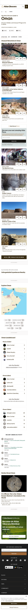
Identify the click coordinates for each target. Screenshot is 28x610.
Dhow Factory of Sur (15, 465)
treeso (6, 446)
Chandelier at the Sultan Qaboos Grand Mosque (13, 448)
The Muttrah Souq (14, 454)
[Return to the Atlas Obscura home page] (9, 6)
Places (3, 575)
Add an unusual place (11, 367)
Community (4, 588)
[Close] (26, 596)
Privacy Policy (4, 144)
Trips (2, 584)
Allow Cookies (14, 603)
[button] (17, 58)
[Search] (23, 6)
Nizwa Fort (13, 460)
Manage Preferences (14, 607)
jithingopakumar (9, 439)
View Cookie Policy (9, 600)
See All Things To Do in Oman (14, 257)
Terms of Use (10, 144)
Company (4, 592)
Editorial (4, 579)
